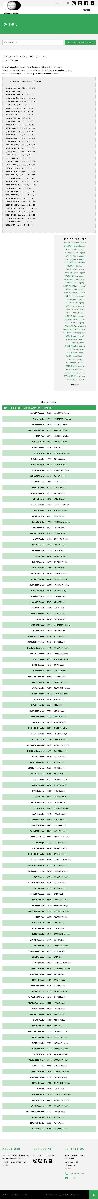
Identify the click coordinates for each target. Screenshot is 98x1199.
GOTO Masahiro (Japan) (74, 259)
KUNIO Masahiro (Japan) (74, 296)
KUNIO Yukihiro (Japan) (75, 299)
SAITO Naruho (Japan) (75, 353)
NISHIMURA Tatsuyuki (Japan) (75, 329)
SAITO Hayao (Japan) (74, 356)
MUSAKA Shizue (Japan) (74, 316)
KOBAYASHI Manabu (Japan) (74, 286)
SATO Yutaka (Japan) (74, 363)
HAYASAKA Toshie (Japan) (74, 263)
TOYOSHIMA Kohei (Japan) (74, 376)
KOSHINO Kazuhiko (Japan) (74, 293)
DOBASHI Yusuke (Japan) (75, 253)
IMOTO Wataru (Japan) (75, 269)
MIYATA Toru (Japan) (74, 313)
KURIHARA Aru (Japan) (75, 303)
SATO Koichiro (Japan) (75, 366)
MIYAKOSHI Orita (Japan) (75, 309)
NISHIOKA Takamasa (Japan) (74, 333)
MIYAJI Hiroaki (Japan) (75, 306)
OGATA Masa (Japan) (74, 339)
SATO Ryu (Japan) (75, 359)
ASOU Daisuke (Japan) (75, 249)
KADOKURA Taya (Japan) (74, 276)
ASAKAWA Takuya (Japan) (74, 246)
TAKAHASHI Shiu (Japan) (75, 369)
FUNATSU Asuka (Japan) (74, 256)
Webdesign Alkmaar (17, 1195)
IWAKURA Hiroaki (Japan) (75, 273)
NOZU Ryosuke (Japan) (75, 336)
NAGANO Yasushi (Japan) (75, 319)
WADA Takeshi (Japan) (75, 379)
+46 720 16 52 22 (77, 1174)
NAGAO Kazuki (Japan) (75, 323)
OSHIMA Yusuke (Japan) (74, 349)
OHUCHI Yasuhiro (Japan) (75, 346)
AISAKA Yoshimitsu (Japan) (75, 243)
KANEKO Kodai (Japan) (75, 283)
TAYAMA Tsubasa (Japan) (75, 373)
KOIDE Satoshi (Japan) (75, 289)
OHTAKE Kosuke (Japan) (74, 343)
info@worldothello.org (79, 1178)
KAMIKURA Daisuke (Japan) (75, 279)
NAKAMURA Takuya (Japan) (75, 326)
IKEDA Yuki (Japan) (74, 266)
